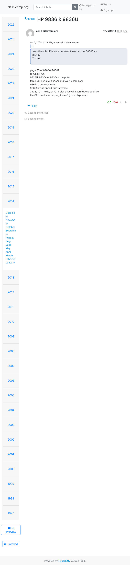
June (8, 244)
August (10, 237)
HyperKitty (64, 560)
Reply (33, 105)
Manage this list (87, 7)
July (8, 241)
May (8, 248)
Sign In (107, 4)
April (8, 251)
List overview (11, 530)
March (9, 255)
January (10, 262)
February (11, 259)
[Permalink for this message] (125, 102)
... (32, 46)
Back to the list (35, 118)
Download (12, 543)
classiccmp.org (18, 7)
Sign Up (108, 10)
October (10, 227)
